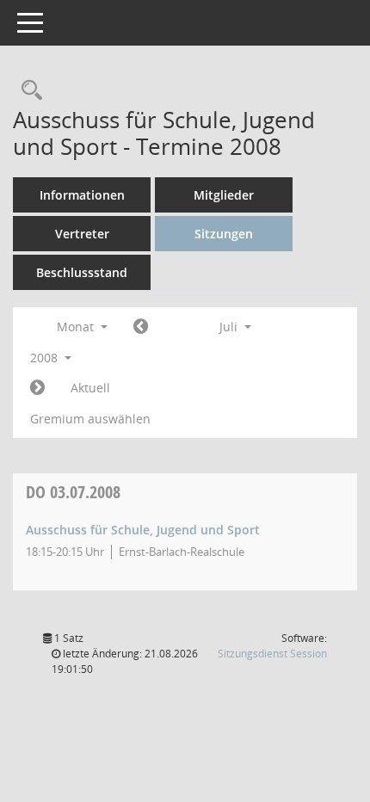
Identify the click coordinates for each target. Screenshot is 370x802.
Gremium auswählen (90, 418)
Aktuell (90, 387)
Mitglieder (224, 195)
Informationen (82, 195)
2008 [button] (45, 357)
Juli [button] (230, 326)
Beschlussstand (81, 272)
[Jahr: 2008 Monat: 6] (140, 327)
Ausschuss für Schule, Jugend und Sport (143, 529)
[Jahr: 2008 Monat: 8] (37, 388)
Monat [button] (77, 326)
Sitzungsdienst (272, 653)
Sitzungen (223, 233)
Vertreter (82, 233)
